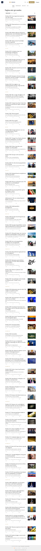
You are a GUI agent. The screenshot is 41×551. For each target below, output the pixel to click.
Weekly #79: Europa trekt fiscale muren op (15, 395)
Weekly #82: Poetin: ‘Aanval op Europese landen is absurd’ (15, 370)
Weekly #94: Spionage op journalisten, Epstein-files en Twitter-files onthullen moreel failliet (14, 261)
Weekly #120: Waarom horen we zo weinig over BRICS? (15, 25)
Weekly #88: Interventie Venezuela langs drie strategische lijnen (15, 317)
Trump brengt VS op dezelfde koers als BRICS (13, 27)
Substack (16, 549)
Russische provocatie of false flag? (11, 466)
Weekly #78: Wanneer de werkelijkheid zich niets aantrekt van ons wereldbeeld (15, 405)
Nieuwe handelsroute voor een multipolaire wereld (14, 43)
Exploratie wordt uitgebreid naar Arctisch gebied (13, 18)
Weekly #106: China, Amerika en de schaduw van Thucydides (13, 147)
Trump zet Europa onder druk (10, 310)
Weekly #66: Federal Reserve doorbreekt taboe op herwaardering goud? (15, 508)
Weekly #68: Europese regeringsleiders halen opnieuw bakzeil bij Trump (14, 491)
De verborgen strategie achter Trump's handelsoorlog (14, 97)
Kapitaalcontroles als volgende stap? (11, 78)
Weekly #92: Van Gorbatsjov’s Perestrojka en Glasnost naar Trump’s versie (15, 279)
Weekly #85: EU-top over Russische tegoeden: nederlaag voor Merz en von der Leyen (15, 342)
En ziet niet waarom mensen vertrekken (12, 396)
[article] (20, 18)
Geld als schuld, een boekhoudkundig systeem (13, 121)
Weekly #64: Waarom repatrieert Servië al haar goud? (15, 527)
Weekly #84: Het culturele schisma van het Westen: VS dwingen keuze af (15, 351)
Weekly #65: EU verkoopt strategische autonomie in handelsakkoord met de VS (15, 516)
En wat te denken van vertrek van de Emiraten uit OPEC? (15, 165)
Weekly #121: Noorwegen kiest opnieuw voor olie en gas (14, 16)
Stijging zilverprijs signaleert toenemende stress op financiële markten (15, 423)
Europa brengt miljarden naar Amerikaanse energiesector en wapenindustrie (15, 519)
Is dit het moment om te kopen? (10, 292)
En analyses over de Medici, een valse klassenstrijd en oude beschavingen (15, 107)
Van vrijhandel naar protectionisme (11, 86)
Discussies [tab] (15, 13)
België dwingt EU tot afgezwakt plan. (11, 345)
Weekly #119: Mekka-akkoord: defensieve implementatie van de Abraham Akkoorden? (15, 33)
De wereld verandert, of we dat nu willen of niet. (13, 407)
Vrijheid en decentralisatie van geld (11, 501)
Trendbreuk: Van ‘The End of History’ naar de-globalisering (15, 149)
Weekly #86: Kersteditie (11, 334)
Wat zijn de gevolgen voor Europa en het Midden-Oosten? (15, 235)
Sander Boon (18, 28)
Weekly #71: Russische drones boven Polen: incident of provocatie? (15, 464)
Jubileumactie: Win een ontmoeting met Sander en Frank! (14, 198)
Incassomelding (27, 546)
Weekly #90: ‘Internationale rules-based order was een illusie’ (15, 298)
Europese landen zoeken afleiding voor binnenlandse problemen (14, 372)
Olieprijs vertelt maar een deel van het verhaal (13, 62)
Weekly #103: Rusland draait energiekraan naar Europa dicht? (15, 174)
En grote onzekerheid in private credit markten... (13, 219)
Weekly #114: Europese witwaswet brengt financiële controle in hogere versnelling (15, 76)
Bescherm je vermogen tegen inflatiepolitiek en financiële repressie (15, 458)
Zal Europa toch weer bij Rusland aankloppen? (13, 227)
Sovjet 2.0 (7, 281)
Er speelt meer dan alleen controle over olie (12, 244)
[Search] (25, 2)
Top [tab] (11, 13)
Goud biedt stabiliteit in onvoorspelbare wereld (13, 438)
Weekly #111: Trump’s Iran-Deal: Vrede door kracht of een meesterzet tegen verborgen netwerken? (15, 104)
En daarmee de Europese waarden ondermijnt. (13, 449)
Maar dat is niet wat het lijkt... (10, 389)
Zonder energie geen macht (10, 184)
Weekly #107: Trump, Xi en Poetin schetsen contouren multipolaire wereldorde (15, 139)
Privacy (19, 546)
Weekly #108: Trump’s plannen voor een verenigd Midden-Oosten (15, 130)
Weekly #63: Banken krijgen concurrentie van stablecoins (15, 536)
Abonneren (32, 2)
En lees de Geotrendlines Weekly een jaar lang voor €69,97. (15, 200)
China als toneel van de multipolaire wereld (12, 474)
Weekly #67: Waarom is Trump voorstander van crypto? (15, 499)
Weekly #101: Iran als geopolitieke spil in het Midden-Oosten (15, 190)
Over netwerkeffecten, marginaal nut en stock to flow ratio (15, 114)
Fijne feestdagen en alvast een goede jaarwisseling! (14, 335)
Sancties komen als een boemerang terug (12, 176)
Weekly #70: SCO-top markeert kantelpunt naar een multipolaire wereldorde (15, 472)
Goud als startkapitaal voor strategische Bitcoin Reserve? (15, 509)
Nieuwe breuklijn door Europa (10, 529)
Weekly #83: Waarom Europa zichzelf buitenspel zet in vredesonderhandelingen (15, 359)
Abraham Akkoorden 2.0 (9, 132)
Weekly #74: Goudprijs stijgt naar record (15, 437)
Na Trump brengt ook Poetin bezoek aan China (13, 140)
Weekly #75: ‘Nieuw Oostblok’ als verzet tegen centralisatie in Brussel (14, 429)
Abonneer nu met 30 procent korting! (11, 208)
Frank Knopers (11, 28)
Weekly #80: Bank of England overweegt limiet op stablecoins (15, 387)
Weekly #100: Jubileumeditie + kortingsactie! (12, 207)
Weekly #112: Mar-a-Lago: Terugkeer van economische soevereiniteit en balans (15, 95)
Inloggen (37, 2)
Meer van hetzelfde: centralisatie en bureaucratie (13, 485)
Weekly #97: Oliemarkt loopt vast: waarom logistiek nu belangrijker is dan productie (15, 234)
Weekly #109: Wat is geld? (11, 120)
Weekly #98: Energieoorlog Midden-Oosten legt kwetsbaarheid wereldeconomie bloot (15, 225)
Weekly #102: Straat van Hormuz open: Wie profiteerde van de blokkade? (15, 182)
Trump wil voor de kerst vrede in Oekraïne (12, 381)
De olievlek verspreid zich (9, 264)
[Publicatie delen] (27, 2)
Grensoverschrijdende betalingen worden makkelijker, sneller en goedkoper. (15, 538)
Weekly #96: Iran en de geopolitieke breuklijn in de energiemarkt (14, 242)
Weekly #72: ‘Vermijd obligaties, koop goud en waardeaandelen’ (15, 455)
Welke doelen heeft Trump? (10, 192)
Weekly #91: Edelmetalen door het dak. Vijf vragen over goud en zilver (15, 290)
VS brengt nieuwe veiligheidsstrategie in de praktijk (14, 319)
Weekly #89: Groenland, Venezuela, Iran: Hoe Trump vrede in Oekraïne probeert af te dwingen (15, 308)
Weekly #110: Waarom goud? (12, 113)
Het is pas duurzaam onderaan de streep (12, 254)
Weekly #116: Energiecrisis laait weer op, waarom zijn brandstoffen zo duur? (15, 60)
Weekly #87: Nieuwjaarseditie (12, 324)
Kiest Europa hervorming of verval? (11, 353)
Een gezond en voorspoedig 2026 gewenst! (12, 326)
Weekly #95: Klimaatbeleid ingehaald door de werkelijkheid (15, 252)
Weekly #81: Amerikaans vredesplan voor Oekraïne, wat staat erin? (15, 379)
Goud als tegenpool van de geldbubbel (12, 413)
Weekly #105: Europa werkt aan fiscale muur (14, 155)
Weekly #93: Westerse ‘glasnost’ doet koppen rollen (14, 270)
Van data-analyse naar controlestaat (11, 53)
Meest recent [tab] (8, 13)
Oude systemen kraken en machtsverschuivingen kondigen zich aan (15, 273)
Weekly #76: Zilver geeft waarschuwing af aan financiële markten (15, 420)
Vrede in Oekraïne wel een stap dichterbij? (12, 493)
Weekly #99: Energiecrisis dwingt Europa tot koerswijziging (15, 217)
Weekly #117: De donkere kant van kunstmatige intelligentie (13, 52)
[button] (13, 6)
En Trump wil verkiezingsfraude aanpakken (12, 70)
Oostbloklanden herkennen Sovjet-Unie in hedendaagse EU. (15, 431)
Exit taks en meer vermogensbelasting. (12, 157)
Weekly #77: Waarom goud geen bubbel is (15, 412)
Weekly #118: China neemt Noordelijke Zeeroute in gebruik (14, 41)
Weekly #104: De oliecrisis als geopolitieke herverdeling (15, 163)
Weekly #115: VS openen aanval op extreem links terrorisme (15, 68)
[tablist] (11, 13)
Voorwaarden (22, 546)
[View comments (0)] (13, 21)
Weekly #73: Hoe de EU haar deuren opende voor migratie (15, 447)
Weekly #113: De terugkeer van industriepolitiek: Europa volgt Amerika (14, 85)
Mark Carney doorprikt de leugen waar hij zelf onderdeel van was (15, 301)
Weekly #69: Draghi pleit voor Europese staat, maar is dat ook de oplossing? (14, 483)
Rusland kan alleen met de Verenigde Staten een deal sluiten (15, 361)
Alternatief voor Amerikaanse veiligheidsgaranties (13, 35)
